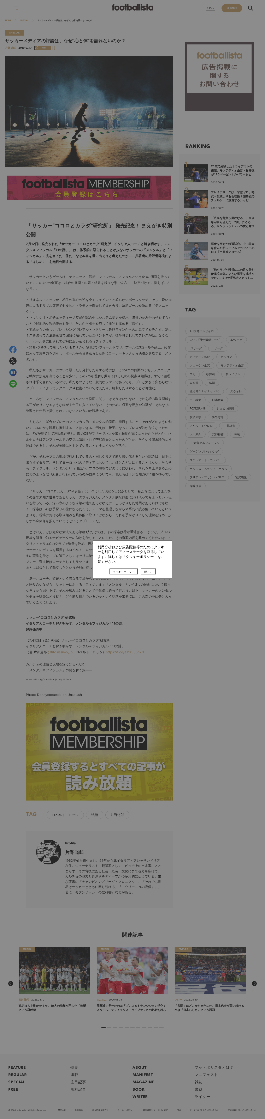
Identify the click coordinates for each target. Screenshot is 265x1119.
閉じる (148, 571)
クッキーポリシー (123, 571)
